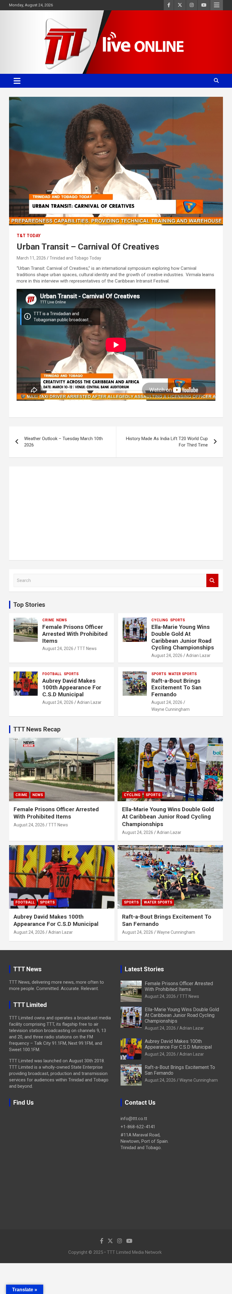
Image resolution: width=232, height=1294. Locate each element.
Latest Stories (144, 969)
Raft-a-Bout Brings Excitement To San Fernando (176, 687)
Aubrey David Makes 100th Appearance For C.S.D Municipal (71, 687)
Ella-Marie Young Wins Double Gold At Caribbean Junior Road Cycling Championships (182, 637)
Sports (177, 620)
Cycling (159, 620)
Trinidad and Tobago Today (75, 258)
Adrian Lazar (198, 655)
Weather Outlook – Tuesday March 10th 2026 (63, 442)
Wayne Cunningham (170, 709)
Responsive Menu (216, 5)
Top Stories (29, 604)
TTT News (87, 648)
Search (212, 580)
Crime (48, 620)
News (61, 620)
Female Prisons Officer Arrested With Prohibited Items (75, 633)
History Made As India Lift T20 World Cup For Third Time (167, 442)
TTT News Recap (36, 729)
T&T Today (28, 235)
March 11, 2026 (31, 258)
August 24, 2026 (57, 648)
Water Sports (182, 674)
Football (52, 674)
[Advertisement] (116, 513)
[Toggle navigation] (17, 81)
